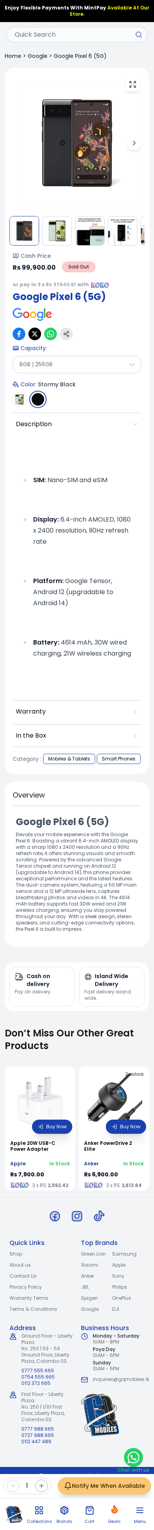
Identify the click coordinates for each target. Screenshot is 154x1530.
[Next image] (134, 143)
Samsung (124, 1253)
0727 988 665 (37, 1435)
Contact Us (23, 1276)
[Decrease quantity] (13, 1486)
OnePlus (121, 1298)
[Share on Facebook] (19, 334)
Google (37, 56)
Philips (119, 1287)
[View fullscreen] (133, 84)
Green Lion (93, 1253)
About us (20, 1265)
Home (13, 56)
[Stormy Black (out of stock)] (38, 399)
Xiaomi (89, 1265)
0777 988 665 (37, 1429)
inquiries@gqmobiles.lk (121, 1379)
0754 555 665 (38, 1377)
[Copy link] (66, 334)
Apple (119, 1265)
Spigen (89, 1298)
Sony (118, 1276)
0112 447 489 (36, 1442)
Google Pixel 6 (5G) (80, 56)
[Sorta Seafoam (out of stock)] (20, 399)
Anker (87, 1276)
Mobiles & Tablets (69, 758)
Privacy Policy (25, 1287)
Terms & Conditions (33, 1309)
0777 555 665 (37, 1371)
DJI (115, 1309)
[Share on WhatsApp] (50, 334)
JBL (85, 1287)
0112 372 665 (36, 1383)
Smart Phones (118, 758)
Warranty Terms (28, 1298)
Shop (15, 1253)
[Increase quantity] (41, 1486)
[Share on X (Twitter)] (34, 334)
